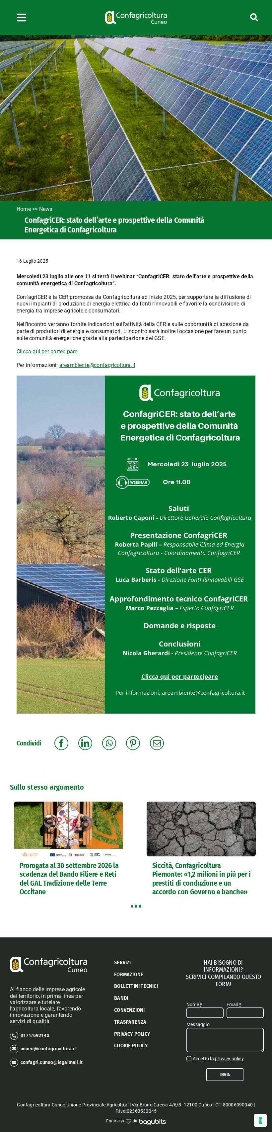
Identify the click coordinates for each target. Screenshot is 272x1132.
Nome (194, 1004)
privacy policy (229, 1058)
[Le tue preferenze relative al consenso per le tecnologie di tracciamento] (260, 1120)
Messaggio (198, 1024)
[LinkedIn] (85, 743)
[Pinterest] (133, 743)
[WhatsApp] (109, 743)
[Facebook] (61, 743)
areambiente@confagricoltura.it (97, 365)
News (46, 209)
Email (234, 1004)
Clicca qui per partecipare (47, 351)
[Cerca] (239, 17)
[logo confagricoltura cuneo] (136, 13)
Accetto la (218, 1058)
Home (24, 209)
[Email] (157, 743)
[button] (132, 906)
